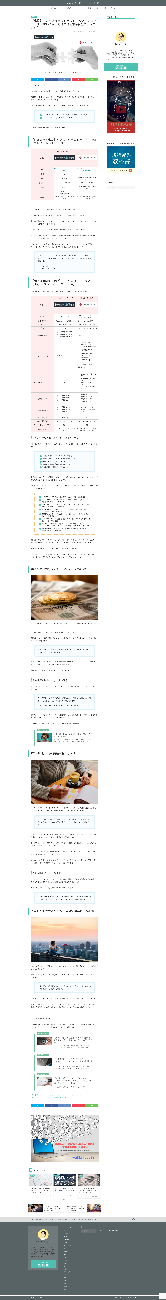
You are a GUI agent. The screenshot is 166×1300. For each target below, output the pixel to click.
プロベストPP (87, 1095)
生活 (65, 1274)
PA (38, 1095)
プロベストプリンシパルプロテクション (42, 1098)
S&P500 (45, 1095)
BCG (65, 1230)
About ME (32, 1297)
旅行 (65, 1269)
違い (67, 1098)
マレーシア (79, 8)
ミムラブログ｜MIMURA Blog (83, 2)
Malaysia (66, 1239)
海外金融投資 (67, 1272)
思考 (89, 8)
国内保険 (66, 1260)
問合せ (113, 8)
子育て (66, 1263)
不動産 (66, 1251)
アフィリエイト (68, 1245)
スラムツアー (67, 1248)
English (66, 1233)
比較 (62, 1098)
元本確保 (56, 1098)
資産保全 (66, 1286)
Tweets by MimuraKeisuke (109, 1230)
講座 (65, 1283)
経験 (65, 1280)
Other (65, 1242)
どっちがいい (53, 1095)
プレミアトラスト (77, 1095)
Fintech (66, 1236)
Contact (40, 1297)
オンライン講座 (66, 8)
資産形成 (53, 8)
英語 (104, 8)
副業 (65, 1257)
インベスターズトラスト (64, 1095)
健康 (97, 8)
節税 (65, 1277)
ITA (34, 1095)
